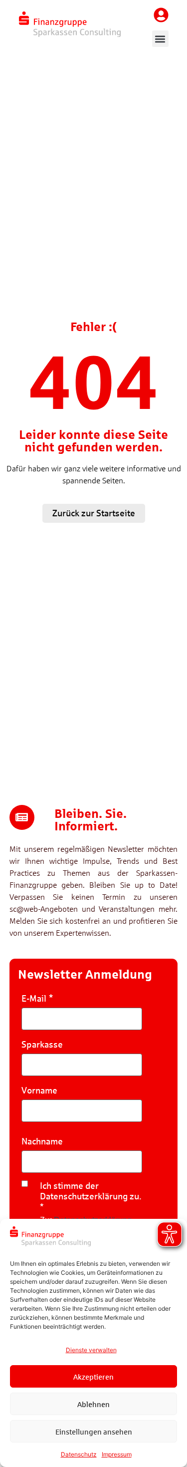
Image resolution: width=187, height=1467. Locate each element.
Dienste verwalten (91, 1350)
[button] (160, 38)
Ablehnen (93, 1404)
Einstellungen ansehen (93, 1431)
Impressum (117, 1454)
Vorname (39, 1090)
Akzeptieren (93, 1376)
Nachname (42, 1141)
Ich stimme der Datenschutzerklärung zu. (91, 1190)
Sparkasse (42, 1044)
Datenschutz (79, 1454)
